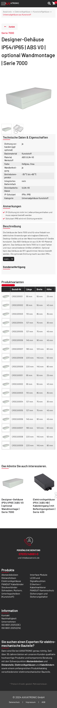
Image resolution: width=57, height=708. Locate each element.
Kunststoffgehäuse (41, 11)
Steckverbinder (9, 587)
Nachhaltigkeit (9, 618)
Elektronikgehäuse (22, 11)
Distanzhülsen (8, 578)
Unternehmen (8, 621)
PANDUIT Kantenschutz (42, 590)
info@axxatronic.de (30, 557)
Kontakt (5, 615)
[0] (54, 3)
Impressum (31, 702)
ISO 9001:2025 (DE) (10, 624)
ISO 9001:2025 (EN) (10, 627)
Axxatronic (7, 11)
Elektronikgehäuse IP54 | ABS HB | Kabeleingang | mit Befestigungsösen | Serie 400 (44, 506)
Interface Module (38, 574)
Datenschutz (14, 702)
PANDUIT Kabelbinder (12, 584)
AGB (43, 702)
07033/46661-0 (28, 554)
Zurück (12, 26)
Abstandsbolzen (9, 574)
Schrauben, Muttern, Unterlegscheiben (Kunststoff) (11, 593)
